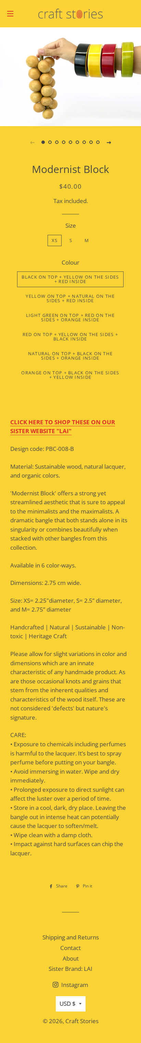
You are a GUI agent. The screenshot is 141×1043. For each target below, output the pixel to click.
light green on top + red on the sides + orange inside (70, 317)
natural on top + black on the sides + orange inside (70, 355)
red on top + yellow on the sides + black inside (70, 336)
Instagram (74, 985)
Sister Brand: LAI (70, 969)
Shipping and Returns (70, 937)
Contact (70, 948)
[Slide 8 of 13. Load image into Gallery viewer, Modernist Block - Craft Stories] (91, 142)
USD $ (68, 1003)
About (71, 958)
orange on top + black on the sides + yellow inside (70, 375)
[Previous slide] (32, 142)
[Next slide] (108, 142)
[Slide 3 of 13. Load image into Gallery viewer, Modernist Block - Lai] (56, 142)
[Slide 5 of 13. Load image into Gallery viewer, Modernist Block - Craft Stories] (70, 142)
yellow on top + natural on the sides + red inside (70, 298)
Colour (70, 262)
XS (55, 240)
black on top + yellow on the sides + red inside (70, 279)
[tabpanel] (70, 76)
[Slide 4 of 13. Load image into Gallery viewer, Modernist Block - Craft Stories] (63, 142)
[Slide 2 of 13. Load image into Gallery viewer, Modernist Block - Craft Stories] (50, 142)
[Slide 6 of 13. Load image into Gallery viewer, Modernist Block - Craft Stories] (77, 142)
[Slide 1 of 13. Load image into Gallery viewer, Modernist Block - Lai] (43, 142)
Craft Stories (82, 1021)
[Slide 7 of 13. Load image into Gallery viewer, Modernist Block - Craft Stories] (84, 142)
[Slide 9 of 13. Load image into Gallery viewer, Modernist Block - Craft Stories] (97, 142)
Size (70, 225)
